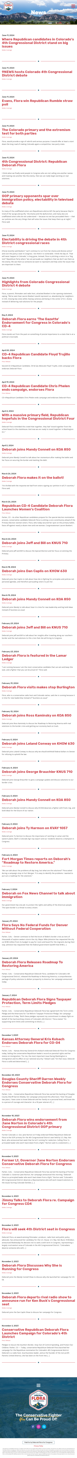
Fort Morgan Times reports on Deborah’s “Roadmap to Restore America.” (36, 860)
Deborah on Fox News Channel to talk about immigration (38, 895)
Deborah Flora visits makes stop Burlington (38, 687)
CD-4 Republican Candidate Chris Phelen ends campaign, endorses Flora (36, 388)
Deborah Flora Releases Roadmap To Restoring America (32, 964)
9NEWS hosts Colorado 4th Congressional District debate (37, 73)
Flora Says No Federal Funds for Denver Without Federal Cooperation (35, 927)
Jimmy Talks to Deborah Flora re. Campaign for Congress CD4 (38, 1202)
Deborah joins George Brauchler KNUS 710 (37, 772)
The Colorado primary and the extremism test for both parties (36, 131)
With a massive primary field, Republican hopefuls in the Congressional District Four (38, 417)
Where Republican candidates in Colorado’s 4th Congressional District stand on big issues (38, 42)
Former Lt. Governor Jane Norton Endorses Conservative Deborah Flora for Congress (38, 1162)
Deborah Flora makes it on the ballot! (33, 478)
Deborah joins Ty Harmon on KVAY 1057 (35, 828)
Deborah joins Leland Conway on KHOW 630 (38, 743)
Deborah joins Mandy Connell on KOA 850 (36, 449)
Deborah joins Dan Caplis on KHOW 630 (34, 571)
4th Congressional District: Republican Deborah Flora (34, 163)
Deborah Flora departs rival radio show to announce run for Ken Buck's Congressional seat (38, 1300)
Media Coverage (7, 50)
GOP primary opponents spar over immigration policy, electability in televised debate (37, 199)
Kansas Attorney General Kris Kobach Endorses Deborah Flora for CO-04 (33, 1041)
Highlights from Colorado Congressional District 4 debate (35, 283)
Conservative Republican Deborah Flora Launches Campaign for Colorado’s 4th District (35, 1333)
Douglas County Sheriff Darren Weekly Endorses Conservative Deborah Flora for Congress (37, 1082)
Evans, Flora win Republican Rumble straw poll (37, 102)
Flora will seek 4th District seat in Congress (38, 1229)
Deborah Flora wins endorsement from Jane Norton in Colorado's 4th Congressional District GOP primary (34, 1123)
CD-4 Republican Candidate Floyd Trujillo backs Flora (36, 356)
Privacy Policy (38, 1446)
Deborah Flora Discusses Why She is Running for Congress (32, 1267)
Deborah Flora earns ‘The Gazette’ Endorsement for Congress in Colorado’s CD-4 (36, 322)
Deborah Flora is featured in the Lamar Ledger (34, 657)
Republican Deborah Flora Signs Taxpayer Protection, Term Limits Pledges (36, 1001)
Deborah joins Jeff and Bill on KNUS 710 (35, 543)
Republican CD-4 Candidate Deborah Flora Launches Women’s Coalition (37, 507)
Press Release (6, 361)
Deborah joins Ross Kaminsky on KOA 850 (36, 715)
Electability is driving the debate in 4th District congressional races (34, 241)
